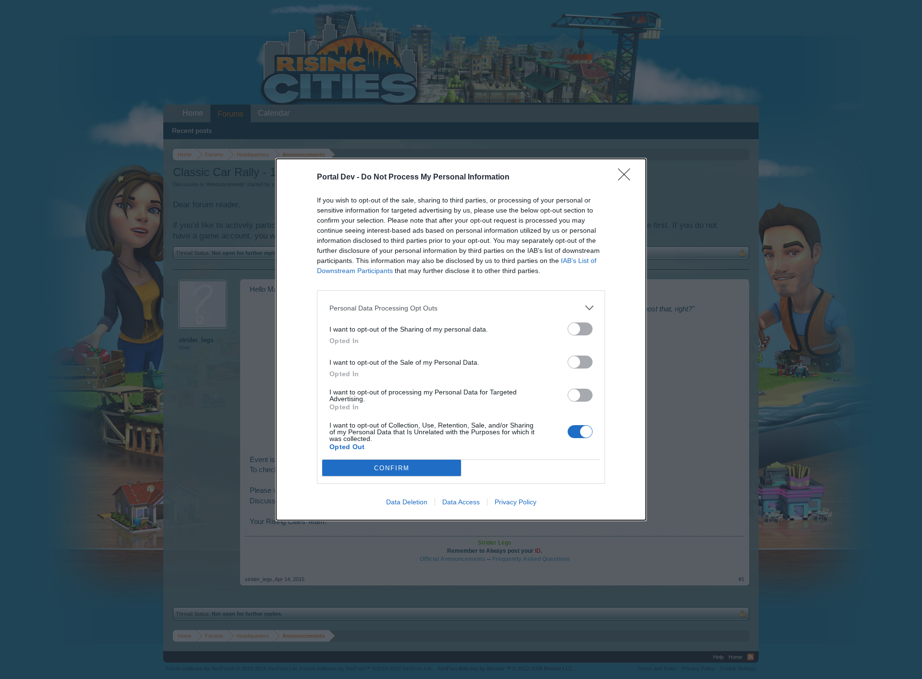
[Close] (627, 177)
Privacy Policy (515, 502)
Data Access (461, 502)
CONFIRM (392, 468)
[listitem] (461, 308)
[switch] (580, 328)
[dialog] (461, 339)
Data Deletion (406, 502)
